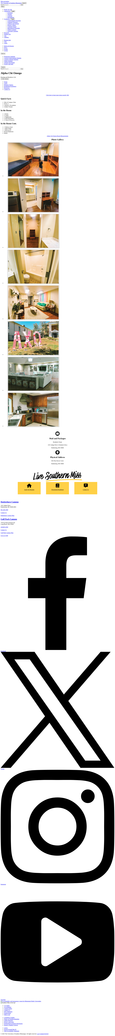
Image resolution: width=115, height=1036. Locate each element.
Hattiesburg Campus (10, 502)
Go (22, 4)
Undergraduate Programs (14, 20)
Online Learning (11, 29)
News (5, 47)
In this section (4, 79)
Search (3, 67)
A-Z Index (7, 1005)
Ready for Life (8, 9)
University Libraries (12, 31)
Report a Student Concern (11, 1025)
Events (6, 49)
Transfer (9, 14)
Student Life (7, 34)
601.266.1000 (4, 510)
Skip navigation (5, 1)
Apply (5, 43)
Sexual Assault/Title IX (10, 1029)
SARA (6, 1028)
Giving (6, 50)
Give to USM (4, 535)
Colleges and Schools (13, 23)
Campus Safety (8, 1008)
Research (6, 32)
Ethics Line (7, 1014)
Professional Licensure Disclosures (13, 1023)
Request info (7, 40)
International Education (13, 28)
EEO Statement (8, 1011)
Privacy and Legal (9, 1022)
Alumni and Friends (9, 62)
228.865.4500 (4, 527)
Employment (7, 1013)
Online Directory (8, 1020)
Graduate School (11, 26)
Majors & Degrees (9, 46)
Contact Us (7, 89)
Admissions (7, 11)
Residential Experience (10, 86)
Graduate (9, 16)
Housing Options (8, 85)
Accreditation (7, 1007)
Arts (5, 35)
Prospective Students (9, 56)
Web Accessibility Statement (11, 1031)
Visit (5, 41)
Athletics (6, 37)
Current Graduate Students (11, 59)
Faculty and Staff (8, 64)
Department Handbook (57, 489)
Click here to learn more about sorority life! (57, 95)
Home (5, 82)
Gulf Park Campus (9, 519)
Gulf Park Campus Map (7, 533)
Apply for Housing (29, 489)
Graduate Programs (12, 22)
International (10, 17)
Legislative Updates (9, 1017)
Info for (3, 53)
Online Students (8, 61)
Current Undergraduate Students (12, 58)
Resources (7, 88)
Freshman (10, 13)
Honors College (11, 25)
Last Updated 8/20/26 (42, 1034)
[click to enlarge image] (33, 159)
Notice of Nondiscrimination (11, 1019)
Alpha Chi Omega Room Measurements (57, 136)
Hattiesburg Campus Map (7, 515)
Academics (7, 19)
